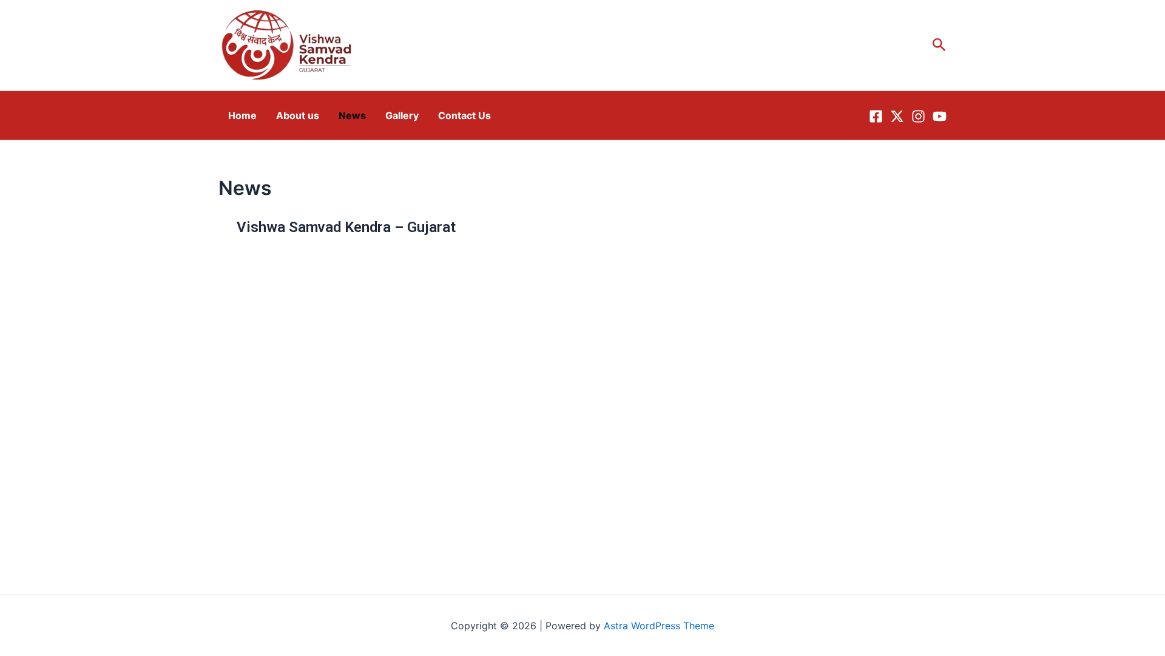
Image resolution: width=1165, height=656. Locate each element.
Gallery (402, 115)
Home (242, 115)
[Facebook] (876, 116)
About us (297, 115)
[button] (939, 45)
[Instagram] (918, 116)
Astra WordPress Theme (659, 626)
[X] (897, 116)
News (352, 115)
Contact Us (464, 115)
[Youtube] (940, 116)
